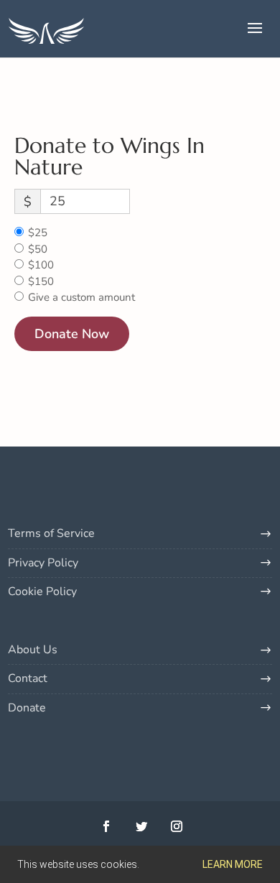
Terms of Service (51, 533)
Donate (27, 708)
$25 (37, 232)
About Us (32, 650)
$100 (41, 265)
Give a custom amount (81, 297)
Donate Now (71, 333)
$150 (41, 281)
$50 (37, 249)
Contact (27, 678)
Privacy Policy (43, 563)
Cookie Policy (42, 591)
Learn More (232, 864)
